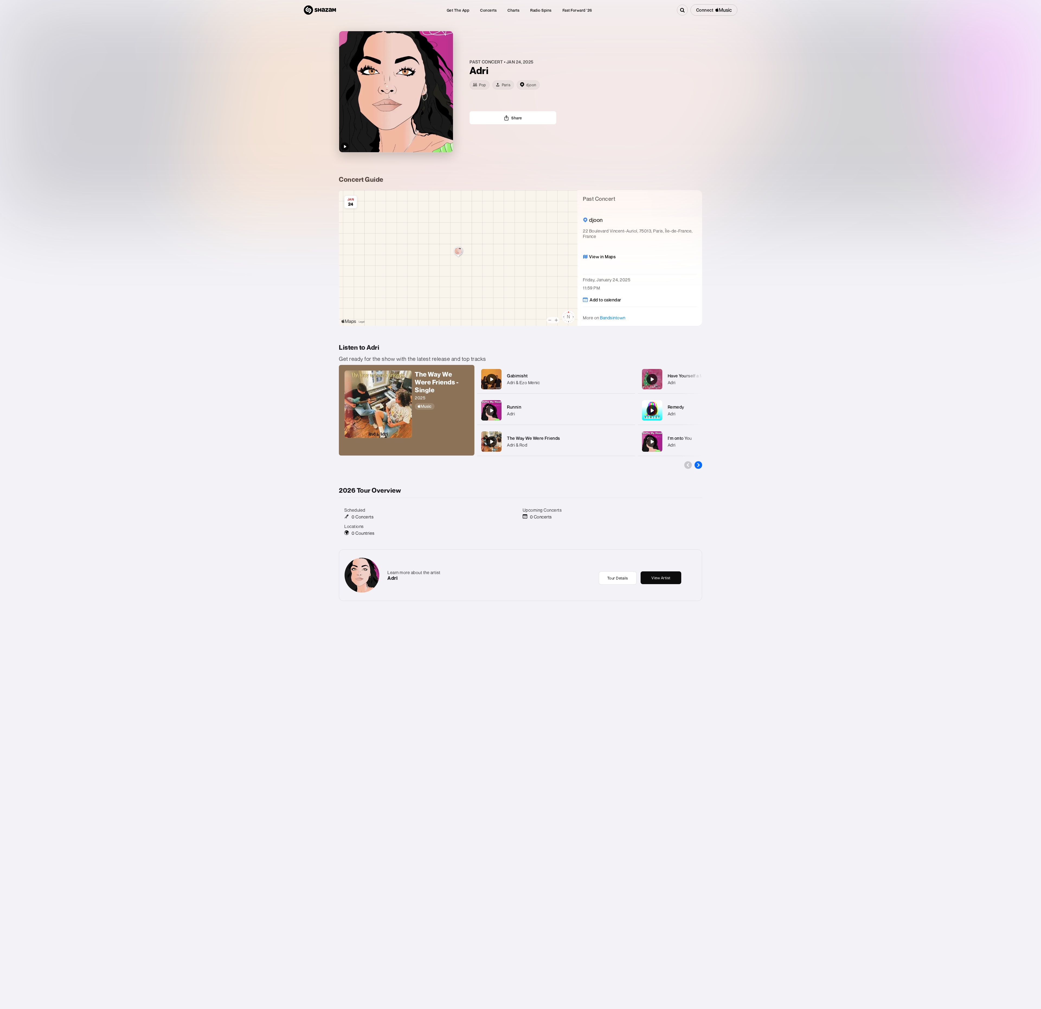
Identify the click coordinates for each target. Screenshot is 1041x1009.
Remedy (676, 407)
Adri (511, 413)
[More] (627, 379)
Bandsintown (612, 317)
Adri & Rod (517, 445)
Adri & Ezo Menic (523, 382)
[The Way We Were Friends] (491, 441)
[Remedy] (652, 410)
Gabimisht (517, 375)
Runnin (514, 407)
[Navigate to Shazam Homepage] (320, 10)
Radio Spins (541, 10)
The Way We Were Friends (533, 438)
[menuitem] (458, 10)
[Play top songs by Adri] (345, 146)
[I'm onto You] (652, 441)
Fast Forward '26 (577, 10)
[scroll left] (688, 465)
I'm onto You (680, 438)
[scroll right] (698, 465)
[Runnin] (491, 410)
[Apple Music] (442, 406)
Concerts (488, 10)
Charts (513, 10)
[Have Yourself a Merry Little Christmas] (652, 379)
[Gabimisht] (491, 379)
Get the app (458, 10)
